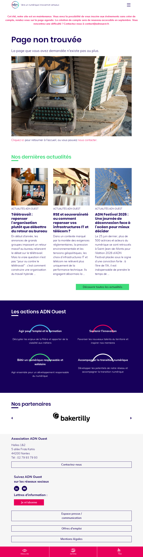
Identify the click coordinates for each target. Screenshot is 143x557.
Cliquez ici (17, 140)
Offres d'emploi (72, 528)
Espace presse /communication (71, 515)
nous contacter (87, 140)
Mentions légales (71, 539)
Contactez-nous (71, 464)
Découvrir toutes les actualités (102, 287)
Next (131, 418)
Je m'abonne (29, 502)
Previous (12, 418)
